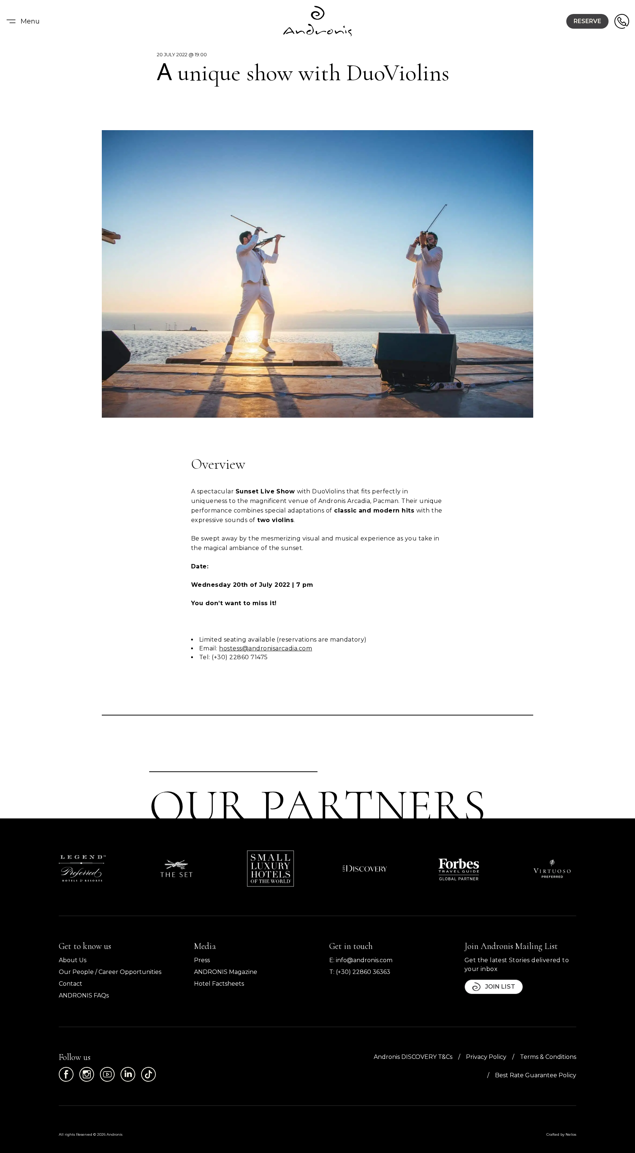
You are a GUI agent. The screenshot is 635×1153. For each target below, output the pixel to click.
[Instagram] (86, 1074)
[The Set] (176, 868)
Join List (500, 986)
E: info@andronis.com (360, 960)
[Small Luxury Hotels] (270, 868)
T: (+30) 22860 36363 (359, 971)
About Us (72, 960)
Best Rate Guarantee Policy (535, 1075)
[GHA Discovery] (364, 868)
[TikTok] (148, 1074)
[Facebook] (66, 1074)
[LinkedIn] (128, 1074)
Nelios (571, 1134)
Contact (70, 983)
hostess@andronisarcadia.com (265, 648)
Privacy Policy (486, 1056)
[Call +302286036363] (621, 21)
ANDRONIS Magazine (225, 971)
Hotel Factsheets (219, 983)
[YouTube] (107, 1074)
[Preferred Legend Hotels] (82, 868)
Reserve (587, 21)
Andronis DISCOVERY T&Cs (413, 1056)
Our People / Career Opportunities (110, 971)
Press (202, 960)
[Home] (317, 21)
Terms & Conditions (548, 1056)
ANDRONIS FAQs (84, 995)
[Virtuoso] (552, 869)
